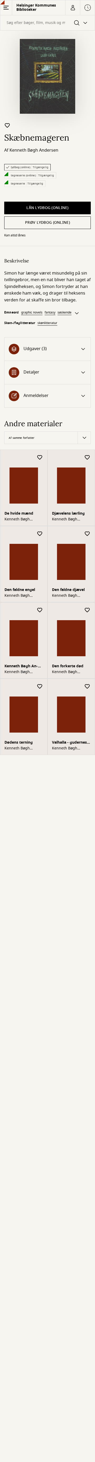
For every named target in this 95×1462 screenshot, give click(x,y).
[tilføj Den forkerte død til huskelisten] (87, 610)
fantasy (50, 312)
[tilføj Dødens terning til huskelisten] (40, 686)
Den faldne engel (19, 590)
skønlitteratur (47, 323)
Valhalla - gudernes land (69, 743)
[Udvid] (77, 313)
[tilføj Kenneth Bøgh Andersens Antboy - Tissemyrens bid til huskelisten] (40, 610)
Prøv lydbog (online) (47, 222)
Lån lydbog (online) (47, 208)
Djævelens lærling (68, 513)
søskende (65, 312)
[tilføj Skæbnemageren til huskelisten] (7, 125)
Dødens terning (18, 742)
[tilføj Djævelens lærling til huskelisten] (87, 457)
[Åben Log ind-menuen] (72, 7)
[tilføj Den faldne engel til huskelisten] (40, 534)
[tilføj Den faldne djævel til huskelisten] (87, 534)
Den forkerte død (67, 666)
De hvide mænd (18, 513)
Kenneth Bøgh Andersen (34, 150)
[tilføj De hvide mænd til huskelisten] (40, 457)
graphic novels (31, 312)
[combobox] (47, 22)
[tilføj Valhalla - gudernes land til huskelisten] (87, 686)
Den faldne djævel (68, 590)
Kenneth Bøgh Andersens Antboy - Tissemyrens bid (23, 666)
